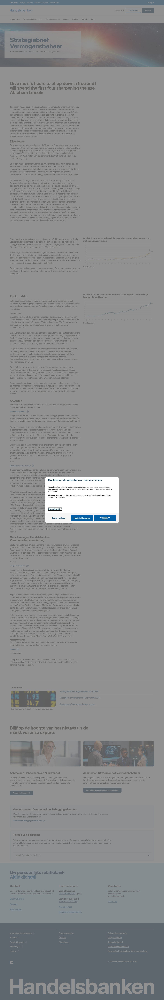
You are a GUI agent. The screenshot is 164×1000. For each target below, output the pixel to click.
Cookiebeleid (55, 509)
